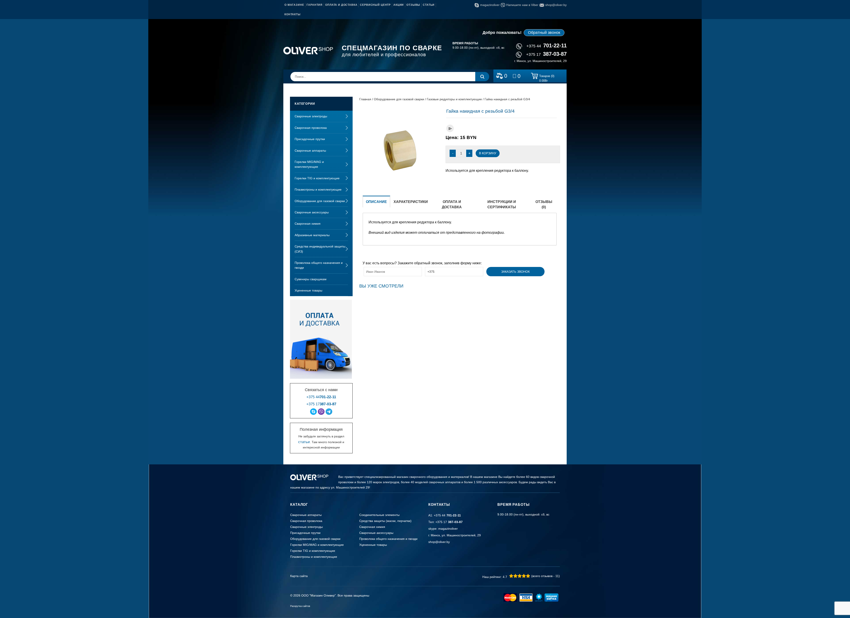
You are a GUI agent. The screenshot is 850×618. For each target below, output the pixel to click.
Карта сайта (299, 576)
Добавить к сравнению (450, 128)
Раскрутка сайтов (300, 606)
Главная (365, 99)
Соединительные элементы (379, 515)
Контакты (292, 14)
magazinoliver (490, 5)
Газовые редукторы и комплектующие (454, 99)
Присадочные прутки (310, 139)
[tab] (376, 204)
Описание (376, 202)
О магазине (294, 4)
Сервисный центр (375, 4)
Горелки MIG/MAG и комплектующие (309, 164)
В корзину (487, 153)
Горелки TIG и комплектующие (317, 178)
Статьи (429, 4)
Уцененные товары (308, 290)
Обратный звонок (544, 32)
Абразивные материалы (312, 235)
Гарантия (315, 4)
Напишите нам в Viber (522, 5)
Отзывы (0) (543, 204)
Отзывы (413, 4)
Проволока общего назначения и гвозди (319, 265)
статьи (304, 442)
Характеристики (411, 202)
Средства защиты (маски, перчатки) (385, 521)
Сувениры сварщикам (310, 279)
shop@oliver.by (556, 5)
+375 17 (546, 54)
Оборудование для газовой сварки (320, 201)
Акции (398, 4)
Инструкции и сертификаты (501, 204)
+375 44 (546, 46)
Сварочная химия (308, 223)
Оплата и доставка (341, 4)
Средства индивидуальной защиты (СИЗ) (320, 249)
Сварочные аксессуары (312, 212)
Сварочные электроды (311, 116)
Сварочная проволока (311, 127)
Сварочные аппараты (310, 150)
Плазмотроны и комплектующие (318, 189)
